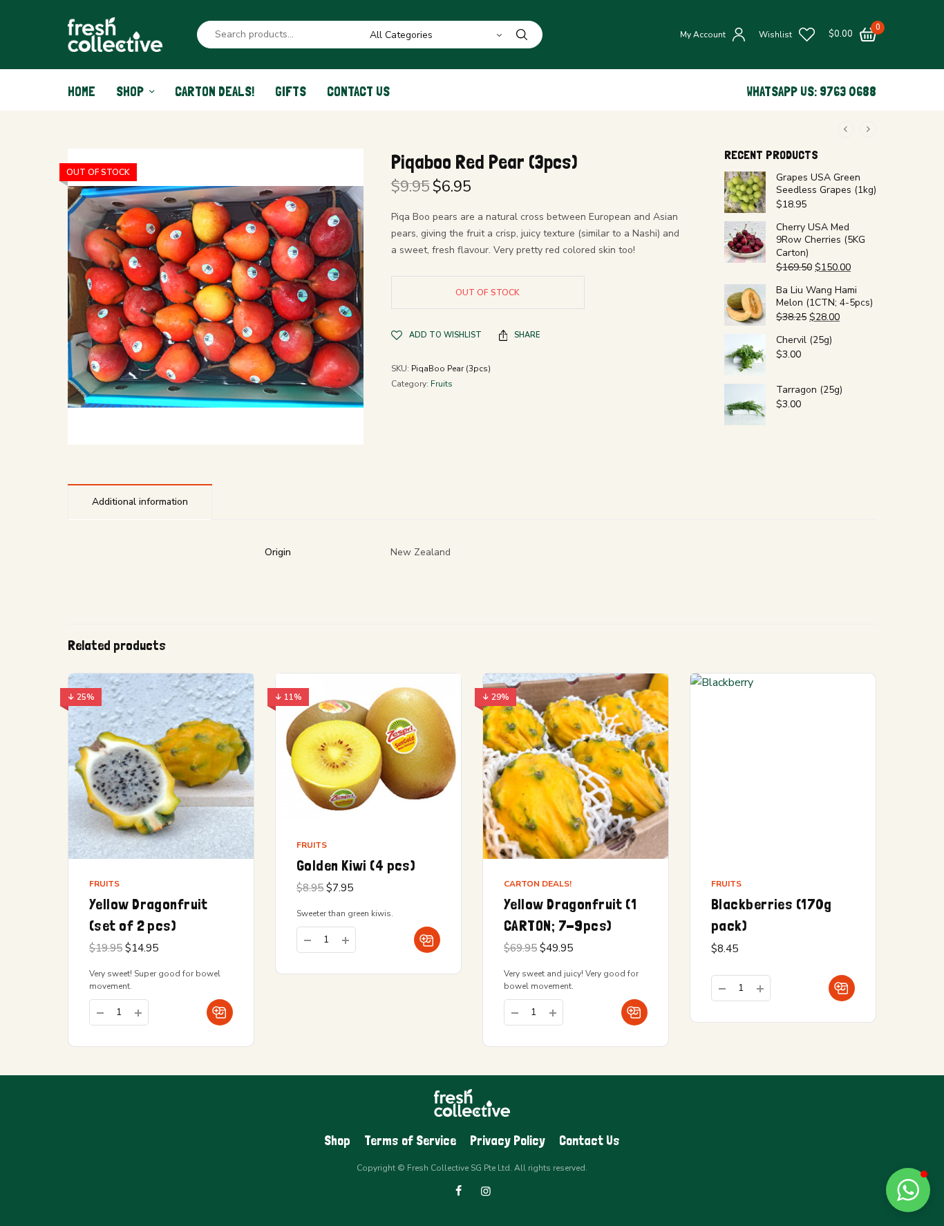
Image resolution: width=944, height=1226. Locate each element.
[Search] (522, 34)
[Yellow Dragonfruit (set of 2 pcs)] (161, 766)
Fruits (442, 383)
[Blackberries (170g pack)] (783, 766)
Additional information (140, 501)
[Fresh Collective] (115, 34)
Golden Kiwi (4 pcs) (355, 865)
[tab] (140, 501)
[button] (220, 1012)
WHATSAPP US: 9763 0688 (811, 92)
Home (81, 92)
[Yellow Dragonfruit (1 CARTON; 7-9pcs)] (575, 766)
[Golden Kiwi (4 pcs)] (368, 747)
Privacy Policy (507, 1140)
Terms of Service (410, 1140)
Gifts (290, 92)
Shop (130, 92)
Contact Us (358, 92)
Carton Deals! (214, 92)
